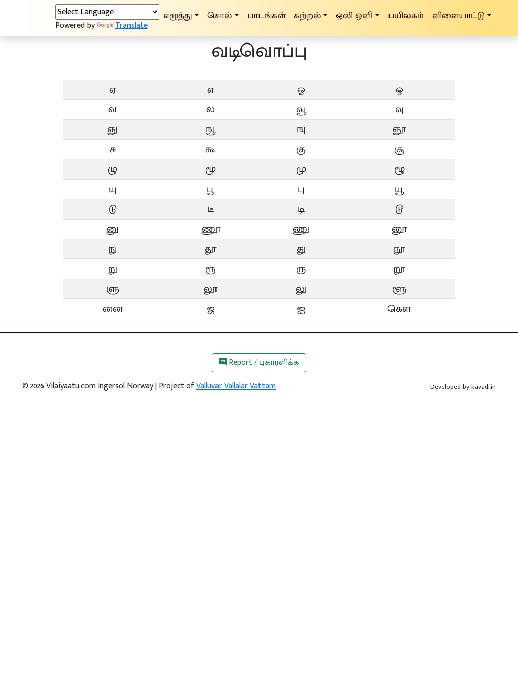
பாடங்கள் (266, 15)
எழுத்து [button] (177, 15)
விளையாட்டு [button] (458, 15)
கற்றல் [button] (307, 15)
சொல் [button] (219, 15)
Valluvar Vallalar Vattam (236, 386)
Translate (131, 25)
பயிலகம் (406, 15)
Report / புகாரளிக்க (263, 362)
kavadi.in (483, 387)
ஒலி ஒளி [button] (354, 15)
